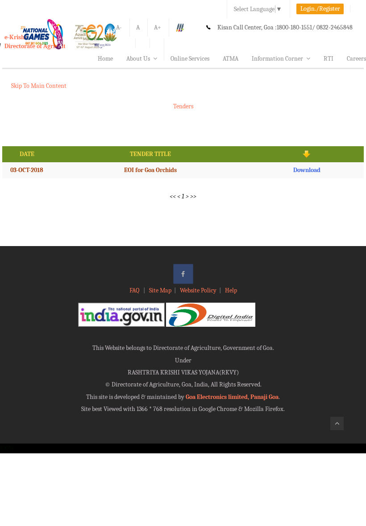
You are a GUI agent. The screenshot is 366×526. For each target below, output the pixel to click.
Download (306, 170)
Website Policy (198, 290)
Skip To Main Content (39, 86)
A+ (157, 27)
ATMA (230, 58)
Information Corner (277, 58)
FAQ (135, 290)
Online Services (190, 58)
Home (105, 58)
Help (231, 290)
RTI (328, 58)
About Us (138, 58)
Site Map (160, 290)
